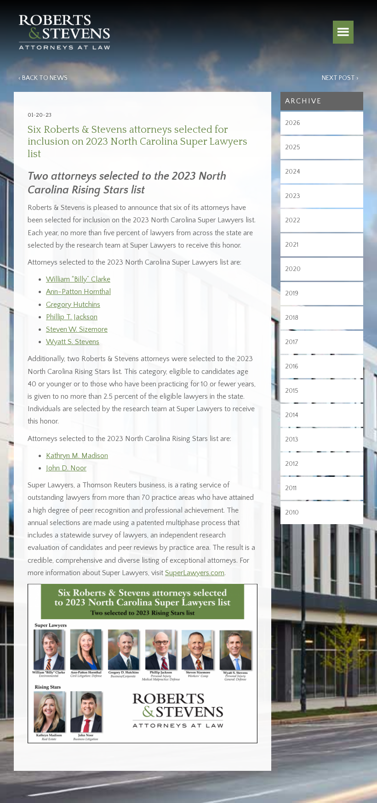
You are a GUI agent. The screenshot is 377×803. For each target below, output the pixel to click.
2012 (291, 464)
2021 (291, 245)
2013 (291, 439)
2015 (291, 391)
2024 (292, 171)
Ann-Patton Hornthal (78, 292)
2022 (292, 220)
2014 (291, 415)
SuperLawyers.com (194, 573)
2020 (293, 269)
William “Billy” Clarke (78, 279)
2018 (291, 318)
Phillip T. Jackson (71, 317)
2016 (291, 366)
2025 (292, 147)
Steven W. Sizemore (77, 329)
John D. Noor (66, 468)
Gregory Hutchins (73, 304)
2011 (291, 488)
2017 (291, 342)
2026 (292, 123)
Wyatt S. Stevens (72, 342)
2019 (291, 293)
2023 (292, 196)
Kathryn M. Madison (77, 456)
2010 (292, 512)
